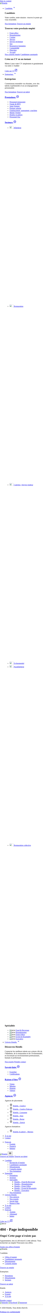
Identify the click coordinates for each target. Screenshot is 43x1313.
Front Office (20, 1035)
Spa (11, 44)
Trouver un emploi (24, 24)
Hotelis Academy (16, 115)
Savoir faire (14, 1201)
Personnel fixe (15, 117)
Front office (14, 33)
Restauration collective (22, 845)
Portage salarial (15, 108)
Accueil (12, 52)
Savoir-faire (12, 1067)
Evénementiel (19, 663)
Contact (8, 1138)
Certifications (15, 1074)
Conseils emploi (16, 1169)
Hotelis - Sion (18, 1116)
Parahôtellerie (19, 667)
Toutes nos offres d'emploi (10, 1247)
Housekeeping (15, 35)
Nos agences (14, 1197)
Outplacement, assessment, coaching (23, 110)
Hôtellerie (17, 128)
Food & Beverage (22, 1030)
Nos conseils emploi (12, 54)
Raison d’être (15, 1203)
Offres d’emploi (11, 1257)
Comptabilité (14, 48)
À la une (8, 1136)
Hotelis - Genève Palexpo (22, 1109)
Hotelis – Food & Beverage (24, 1182)
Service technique (16, 42)
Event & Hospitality (23, 1037)
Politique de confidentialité (10, 1312)
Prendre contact (20, 1062)
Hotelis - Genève (19, 1106)
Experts (8, 1294)
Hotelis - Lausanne (20, 1113)
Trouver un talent (23, 92)
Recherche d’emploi (17, 1163)
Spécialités (14, 1180)
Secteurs (10, 122)
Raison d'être (13, 1079)
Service (12, 39)
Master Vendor (15, 113)
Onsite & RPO (15, 104)
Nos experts (9, 1062)
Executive (19, 1039)
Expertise (13, 1072)
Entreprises (10, 74)
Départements (15, 1167)
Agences (10, 1096)
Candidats (10, 8)
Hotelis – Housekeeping (23, 1184)
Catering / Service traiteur (23, 485)
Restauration (18, 306)
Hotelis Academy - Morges (23, 1132)
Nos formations (10, 24)
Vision (12, 1084)
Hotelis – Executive (21, 1190)
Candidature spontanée (29, 54)
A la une (8, 1296)
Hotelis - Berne (18, 1119)
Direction (13, 50)
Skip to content (5, 1)
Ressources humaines (18, 46)
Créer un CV (11, 71)
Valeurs (12, 1090)
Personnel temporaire (17, 102)
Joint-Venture (15, 106)
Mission (13, 1086)
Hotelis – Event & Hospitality (25, 1188)
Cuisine (12, 37)
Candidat (8, 1160)
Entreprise (8, 1173)
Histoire (13, 1088)
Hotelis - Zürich (19, 1123)
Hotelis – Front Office (22, 1186)
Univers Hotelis (12, 1042)
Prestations (12, 97)
